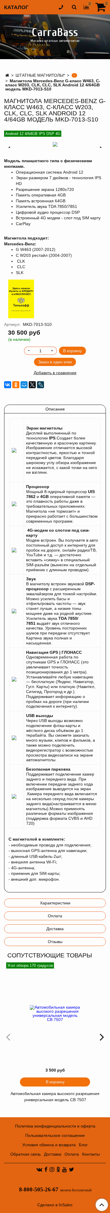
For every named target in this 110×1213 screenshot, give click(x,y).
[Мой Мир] (24, 384)
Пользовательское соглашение (55, 1135)
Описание (55, 409)
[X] (32, 384)
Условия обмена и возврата (49, 1144)
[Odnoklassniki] (58, 1169)
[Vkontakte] (39, 1169)
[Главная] (7, 75)
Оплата (55, 915)
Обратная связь (25, 1154)
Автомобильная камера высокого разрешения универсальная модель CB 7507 (55, 1096)
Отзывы (55, 941)
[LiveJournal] (40, 384)
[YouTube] (64, 1169)
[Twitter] (71, 1169)
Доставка (55, 928)
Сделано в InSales (54, 1205)
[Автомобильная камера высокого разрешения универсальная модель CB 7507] (55, 1013)
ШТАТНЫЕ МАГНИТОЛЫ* (40, 75)
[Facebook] (46, 1169)
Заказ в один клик (55, 362)
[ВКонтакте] (7, 384)
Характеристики (55, 903)
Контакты (91, 1154)
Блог (83, 1144)
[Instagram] (52, 1169)
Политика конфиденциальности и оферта (55, 1126)
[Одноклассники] (15, 384)
